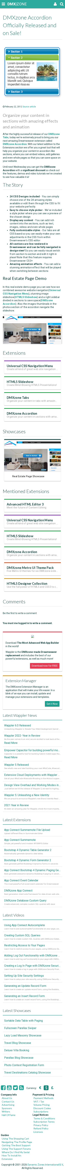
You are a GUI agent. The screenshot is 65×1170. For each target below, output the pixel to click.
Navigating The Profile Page (17, 1142)
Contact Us (8, 1101)
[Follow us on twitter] (15, 1088)
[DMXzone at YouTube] (9, 1088)
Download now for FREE (45, 665)
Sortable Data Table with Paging (23, 1020)
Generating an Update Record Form (25, 985)
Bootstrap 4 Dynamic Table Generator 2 (27, 850)
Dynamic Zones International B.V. (45, 1164)
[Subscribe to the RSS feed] (21, 1088)
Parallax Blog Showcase (18, 1057)
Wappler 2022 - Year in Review (22, 735)
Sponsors (7, 1108)
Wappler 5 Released (16, 764)
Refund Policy (40, 1128)
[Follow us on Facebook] (3, 1088)
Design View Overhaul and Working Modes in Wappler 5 (32, 785)
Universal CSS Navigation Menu (30, 366)
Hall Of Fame (8, 1114)
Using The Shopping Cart (15, 1138)
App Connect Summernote (20, 840)
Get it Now (52, 703)
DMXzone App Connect (18, 890)
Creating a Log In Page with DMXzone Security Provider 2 (32, 965)
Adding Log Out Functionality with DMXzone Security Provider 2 (32, 955)
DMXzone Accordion (22, 413)
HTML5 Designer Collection (27, 583)
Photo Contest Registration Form (24, 1065)
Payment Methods (43, 1098)
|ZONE (10, 4)
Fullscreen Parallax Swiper (20, 1028)
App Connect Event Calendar (21, 880)
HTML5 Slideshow (20, 382)
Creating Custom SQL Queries (22, 935)
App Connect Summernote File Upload (27, 830)
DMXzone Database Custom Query (25, 900)
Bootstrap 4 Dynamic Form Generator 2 (27, 860)
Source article (29, 106)
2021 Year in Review (16, 805)
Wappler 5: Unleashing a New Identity (26, 795)
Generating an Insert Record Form (24, 996)
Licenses (38, 1131)
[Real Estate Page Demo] (32, 343)
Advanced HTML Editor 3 (25, 504)
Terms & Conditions (44, 1118)
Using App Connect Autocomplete (24, 925)
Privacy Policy (40, 1125)
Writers (6, 1111)
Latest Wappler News (20, 715)
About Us (7, 1098)
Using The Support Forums (16, 1148)
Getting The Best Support (16, 1145)
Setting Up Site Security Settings (24, 975)
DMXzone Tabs (18, 397)
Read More (11, 742)
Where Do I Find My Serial (15, 1152)
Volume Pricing (41, 1104)
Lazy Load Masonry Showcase (22, 1035)
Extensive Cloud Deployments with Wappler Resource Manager (32, 775)
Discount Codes (42, 1108)
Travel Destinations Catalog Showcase (27, 1072)
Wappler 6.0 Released (17, 725)
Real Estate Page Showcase (28, 476)
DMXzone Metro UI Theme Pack (30, 568)
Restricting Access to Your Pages (24, 945)
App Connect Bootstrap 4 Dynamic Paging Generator (32, 870)
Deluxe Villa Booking (16, 1050)
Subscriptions (40, 1111)
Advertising (8, 1104)
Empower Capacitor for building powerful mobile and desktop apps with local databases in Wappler (32, 750)
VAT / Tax (38, 1101)
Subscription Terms (44, 1121)
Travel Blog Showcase (17, 1043)
